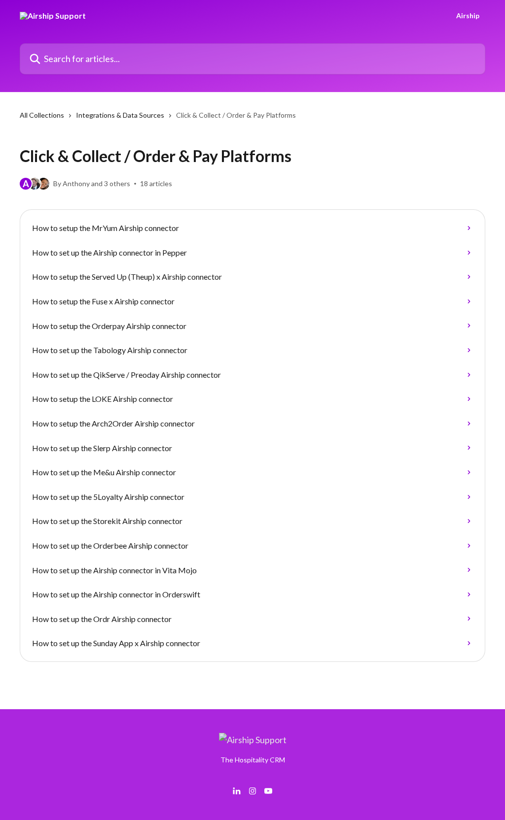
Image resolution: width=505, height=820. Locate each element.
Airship (467, 15)
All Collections (42, 115)
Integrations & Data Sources (120, 115)
